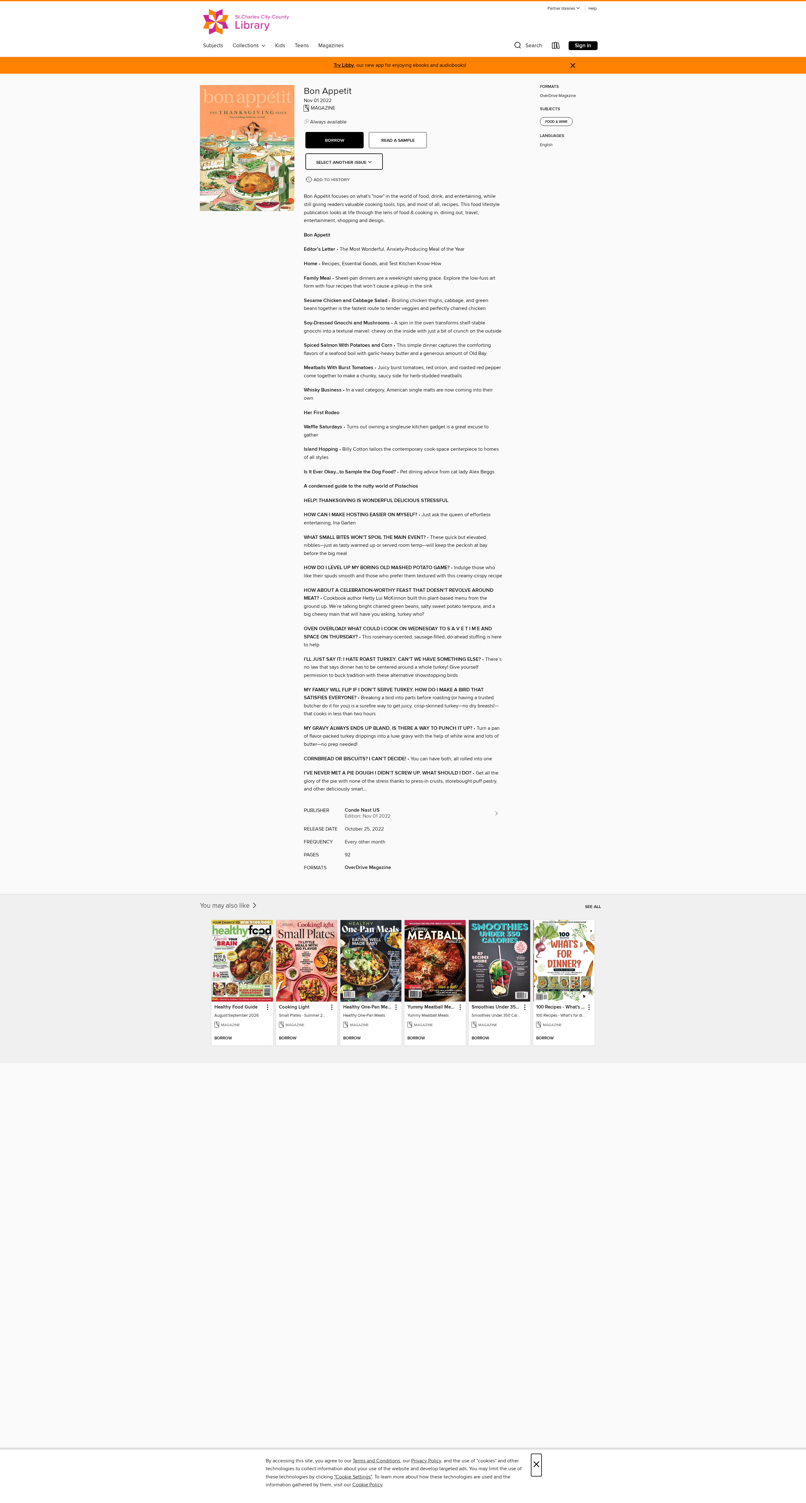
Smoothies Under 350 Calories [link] (496, 1007)
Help (592, 8)
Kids (280, 45)
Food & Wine (556, 122)
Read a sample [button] (398, 140)
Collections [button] (247, 45)
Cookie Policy (367, 1485)
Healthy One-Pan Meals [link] (368, 1007)
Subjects (213, 45)
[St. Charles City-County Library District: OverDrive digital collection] (246, 21)
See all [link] (593, 907)
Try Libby (344, 65)
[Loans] (556, 47)
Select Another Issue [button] (342, 162)
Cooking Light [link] (294, 1007)
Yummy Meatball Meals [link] (432, 1007)
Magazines (331, 45)
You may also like (225, 906)
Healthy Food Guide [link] (236, 1007)
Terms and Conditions (376, 1461)
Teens (302, 45)
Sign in (583, 45)
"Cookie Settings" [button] (353, 1477)
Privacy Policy (426, 1461)
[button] (564, 8)
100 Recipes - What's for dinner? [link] (561, 1007)
